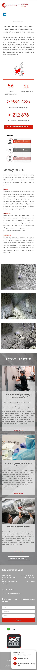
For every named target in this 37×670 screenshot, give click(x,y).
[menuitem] (24, 5)
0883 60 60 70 (9, 590)
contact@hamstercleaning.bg (13, 593)
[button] (19, 5)
